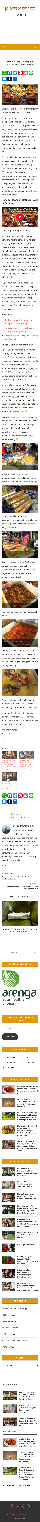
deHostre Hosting (10, 1327)
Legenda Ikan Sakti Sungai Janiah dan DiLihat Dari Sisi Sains (27, 1235)
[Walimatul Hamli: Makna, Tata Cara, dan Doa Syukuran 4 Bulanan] (8, 1185)
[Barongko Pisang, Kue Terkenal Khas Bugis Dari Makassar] (20, 913)
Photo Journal (8, 1346)
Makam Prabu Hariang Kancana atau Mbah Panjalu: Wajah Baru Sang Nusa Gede (27, 1172)
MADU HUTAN (9, 1334)
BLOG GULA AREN (11, 1315)
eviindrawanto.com (25, 64)
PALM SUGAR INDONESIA (15, 1340)
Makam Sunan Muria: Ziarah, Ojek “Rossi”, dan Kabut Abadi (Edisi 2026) (27, 1196)
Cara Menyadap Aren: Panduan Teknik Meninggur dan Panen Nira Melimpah (27, 1260)
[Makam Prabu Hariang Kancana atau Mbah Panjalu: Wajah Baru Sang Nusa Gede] (8, 1171)
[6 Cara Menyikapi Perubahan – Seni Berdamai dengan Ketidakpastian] (8, 1273)
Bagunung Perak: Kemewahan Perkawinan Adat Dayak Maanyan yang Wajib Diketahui (27, 1222)
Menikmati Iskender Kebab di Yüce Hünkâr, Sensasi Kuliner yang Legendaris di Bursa (27, 1089)
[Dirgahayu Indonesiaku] (8, 1248)
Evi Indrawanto (16, 1514)
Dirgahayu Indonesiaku (26, 1245)
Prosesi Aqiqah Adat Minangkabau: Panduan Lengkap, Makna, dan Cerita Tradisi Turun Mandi (27, 1286)
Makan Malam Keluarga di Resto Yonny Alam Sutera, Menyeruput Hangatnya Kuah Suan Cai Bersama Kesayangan (27, 1130)
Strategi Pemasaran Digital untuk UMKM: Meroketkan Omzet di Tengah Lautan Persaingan (27, 1103)
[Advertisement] (20, 32)
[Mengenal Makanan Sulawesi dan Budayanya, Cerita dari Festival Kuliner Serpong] (9, 755)
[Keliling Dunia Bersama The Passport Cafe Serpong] (9, 776)
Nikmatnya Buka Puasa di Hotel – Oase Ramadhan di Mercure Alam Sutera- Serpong (25, 764)
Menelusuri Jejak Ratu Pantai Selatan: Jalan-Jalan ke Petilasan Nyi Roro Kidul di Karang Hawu (27, 1209)
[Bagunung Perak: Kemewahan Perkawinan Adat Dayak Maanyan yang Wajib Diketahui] (8, 1222)
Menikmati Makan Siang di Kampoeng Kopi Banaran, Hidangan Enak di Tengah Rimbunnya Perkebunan (27, 1116)
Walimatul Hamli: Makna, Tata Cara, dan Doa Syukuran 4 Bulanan (26, 1184)
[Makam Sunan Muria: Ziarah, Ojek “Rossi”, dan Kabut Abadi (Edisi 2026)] (8, 1197)
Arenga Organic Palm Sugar (14, 1308)
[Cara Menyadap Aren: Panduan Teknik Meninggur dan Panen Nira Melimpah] (8, 1260)
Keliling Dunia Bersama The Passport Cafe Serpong (7, 785)
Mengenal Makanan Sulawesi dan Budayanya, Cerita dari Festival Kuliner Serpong (9, 764)
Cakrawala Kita (9, 1321)
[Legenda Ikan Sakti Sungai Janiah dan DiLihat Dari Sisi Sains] (8, 1235)
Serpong (18, 713)
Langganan (10, 1036)
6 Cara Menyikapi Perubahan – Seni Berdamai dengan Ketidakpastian (24, 1273)
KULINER (20, 57)
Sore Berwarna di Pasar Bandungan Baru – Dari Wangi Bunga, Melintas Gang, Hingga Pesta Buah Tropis (27, 1146)
